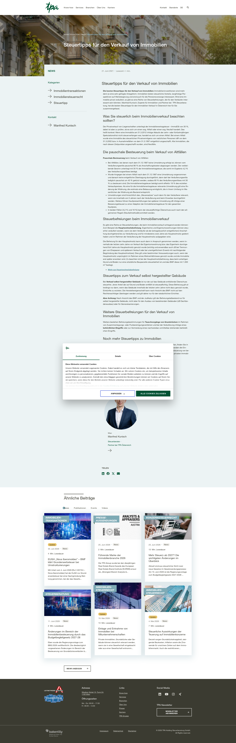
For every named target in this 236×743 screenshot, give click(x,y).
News (66, 508)
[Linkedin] (160, 694)
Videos (105, 508)
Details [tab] (118, 356)
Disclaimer (132, 731)
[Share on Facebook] (108, 473)
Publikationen (80, 508)
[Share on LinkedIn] (103, 473)
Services (122, 697)
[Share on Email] (118, 473)
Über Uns (123, 704)
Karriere (122, 712)
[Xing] (180, 694)
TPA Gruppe (124, 716)
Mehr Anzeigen (74, 669)
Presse (122, 708)
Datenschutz (118, 731)
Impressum (104, 731)
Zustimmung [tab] (81, 356)
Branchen (123, 701)
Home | (67, 34)
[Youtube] (166, 694)
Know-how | (75, 34)
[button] (68, 7)
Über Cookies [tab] (155, 356)
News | (84, 34)
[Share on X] (113, 473)
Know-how (123, 693)
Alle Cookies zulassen (153, 394)
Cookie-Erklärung (111, 386)
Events (94, 508)
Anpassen (116, 394)
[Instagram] (173, 694)
